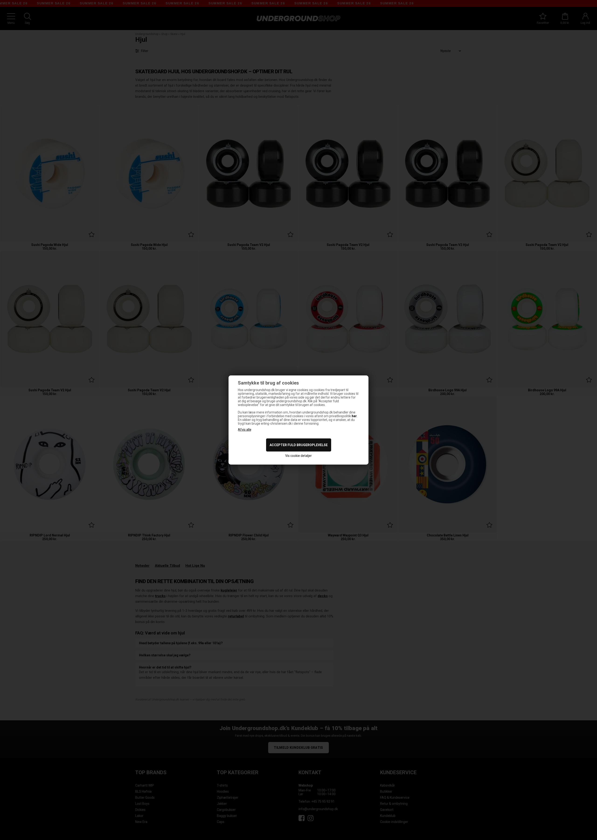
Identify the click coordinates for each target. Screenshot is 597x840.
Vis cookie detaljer (298, 456)
